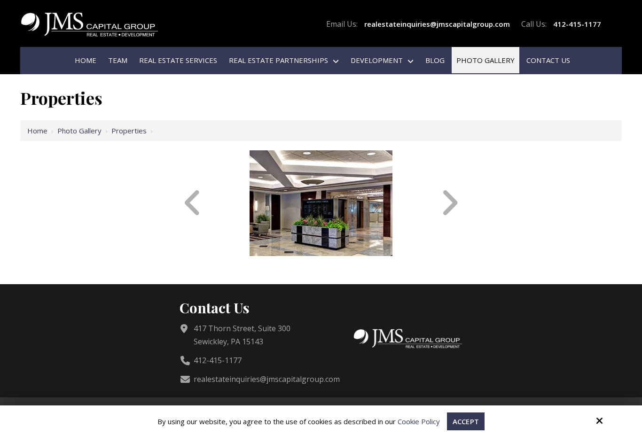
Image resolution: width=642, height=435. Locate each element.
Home (37, 130)
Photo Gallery (79, 130)
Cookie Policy (419, 421)
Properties (129, 130)
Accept (466, 421)
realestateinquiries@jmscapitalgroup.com (437, 24)
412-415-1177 (577, 24)
